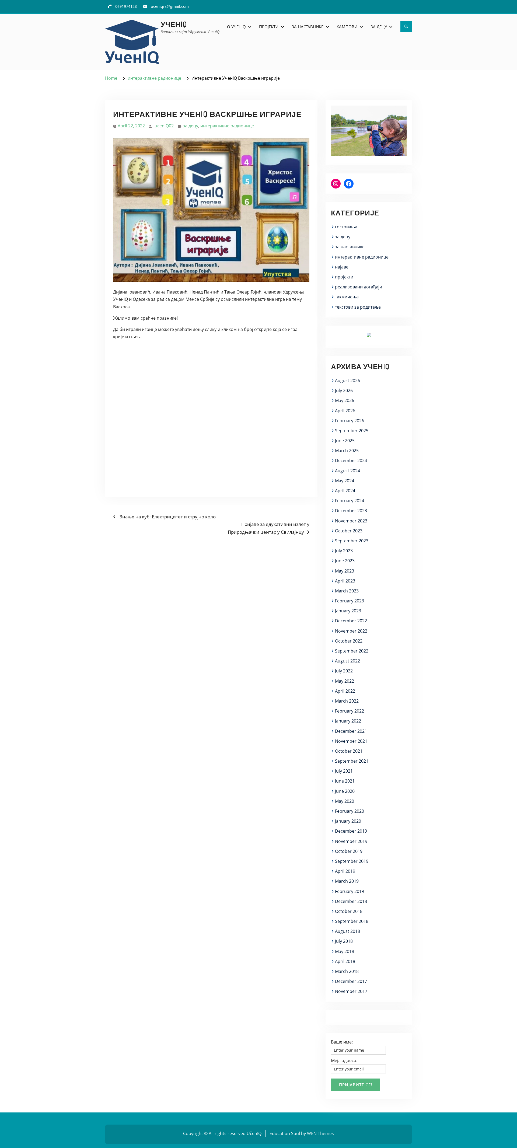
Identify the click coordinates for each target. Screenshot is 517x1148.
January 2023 (348, 611)
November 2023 (351, 521)
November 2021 (351, 741)
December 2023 (351, 511)
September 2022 (351, 651)
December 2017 (351, 981)
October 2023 (348, 531)
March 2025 (347, 450)
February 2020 (349, 811)
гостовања (346, 227)
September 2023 (351, 541)
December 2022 (351, 621)
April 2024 (345, 491)
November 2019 (351, 841)
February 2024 (349, 501)
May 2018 (344, 951)
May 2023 (344, 571)
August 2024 (347, 471)
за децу (190, 126)
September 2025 (351, 431)
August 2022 (347, 661)
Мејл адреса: (344, 1060)
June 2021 (345, 781)
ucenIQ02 (164, 126)
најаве (341, 267)
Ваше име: (342, 1042)
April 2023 (345, 581)
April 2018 (345, 961)
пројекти (344, 277)
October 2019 (348, 851)
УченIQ (174, 24)
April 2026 (345, 411)
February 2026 (349, 421)
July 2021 (344, 771)
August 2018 (347, 931)
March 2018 (347, 971)
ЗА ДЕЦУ (379, 26)
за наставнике (350, 247)
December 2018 (351, 901)
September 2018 (351, 921)
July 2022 (344, 671)
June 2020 (345, 791)
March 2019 (347, 881)
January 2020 (348, 821)
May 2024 (344, 481)
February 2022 (349, 711)
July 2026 (344, 390)
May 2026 (344, 400)
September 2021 (351, 761)
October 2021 (348, 751)
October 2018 (348, 911)
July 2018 (344, 941)
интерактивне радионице (227, 126)
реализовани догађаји (358, 287)
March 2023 (347, 591)
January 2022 (348, 721)
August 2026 (347, 380)
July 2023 (344, 551)
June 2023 (345, 561)
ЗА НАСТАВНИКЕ (307, 26)
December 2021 (351, 731)
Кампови (347, 26)
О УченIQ (236, 26)
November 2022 (351, 631)
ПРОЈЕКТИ (268, 26)
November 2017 (351, 991)
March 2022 (347, 701)
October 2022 (348, 641)
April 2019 (345, 871)
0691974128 (126, 6)
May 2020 (344, 801)
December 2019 (351, 831)
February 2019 (349, 891)
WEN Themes (320, 1133)
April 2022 (345, 691)
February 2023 (349, 601)
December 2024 (351, 460)
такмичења (347, 297)
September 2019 (351, 861)
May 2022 (344, 681)
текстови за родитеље (358, 307)
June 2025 (345, 441)
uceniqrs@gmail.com (170, 6)
